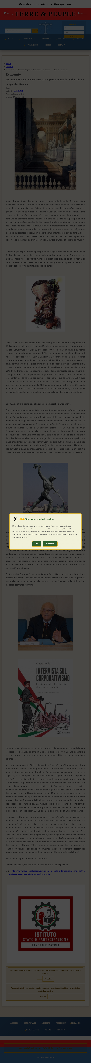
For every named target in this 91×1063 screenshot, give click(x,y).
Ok (37, 544)
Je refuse (50, 544)
